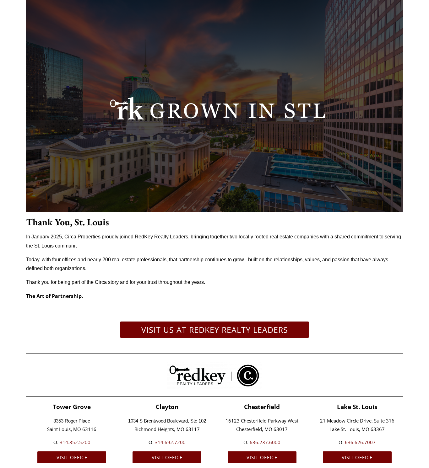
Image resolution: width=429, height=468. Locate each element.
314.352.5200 (75, 442)
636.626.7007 (360, 442)
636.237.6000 (265, 442)
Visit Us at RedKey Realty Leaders (214, 329)
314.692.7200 (170, 442)
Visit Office (72, 457)
